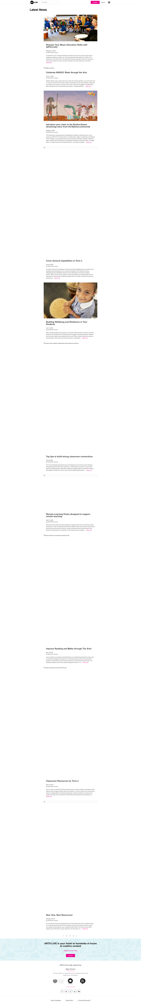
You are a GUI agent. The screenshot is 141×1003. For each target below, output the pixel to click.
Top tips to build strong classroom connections (69, 456)
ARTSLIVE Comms (53, 52)
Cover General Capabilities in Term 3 (64, 260)
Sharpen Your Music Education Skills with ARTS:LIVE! (66, 45)
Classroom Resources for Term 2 (62, 780)
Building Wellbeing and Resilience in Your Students (66, 323)
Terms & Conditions (56, 1000)
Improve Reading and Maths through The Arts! (69, 648)
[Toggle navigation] (109, 2)
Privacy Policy (69, 1000)
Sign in (103, 2)
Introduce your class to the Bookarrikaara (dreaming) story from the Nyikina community (68, 125)
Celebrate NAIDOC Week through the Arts (66, 72)
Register (95, 2)
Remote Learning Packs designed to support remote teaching (68, 515)
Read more (49, 62)
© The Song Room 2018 (84, 1000)
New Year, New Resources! (59, 914)
